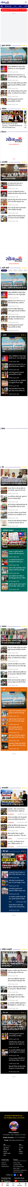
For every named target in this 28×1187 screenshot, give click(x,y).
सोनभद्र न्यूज (8, 6)
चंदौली (15, 270)
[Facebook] (15, 1175)
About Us (3, 1163)
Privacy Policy (16, 1163)
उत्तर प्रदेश (21, 1148)
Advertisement (5, 1166)
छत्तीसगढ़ (21, 1151)
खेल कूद (5, 1151)
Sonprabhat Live (22, 1181)
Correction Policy (17, 1164)
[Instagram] (21, 1175)
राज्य (15, 6)
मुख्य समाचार (6, 1148)
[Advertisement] (14, 29)
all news (4, 270)
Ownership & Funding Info (20, 1170)
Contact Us (4, 1164)
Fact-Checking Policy (18, 1166)
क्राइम (20, 6)
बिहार (20, 1150)
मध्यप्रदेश (21, 1153)
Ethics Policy (16, 1168)
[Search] (26, 2)
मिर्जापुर (20, 270)
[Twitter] (18, 1175)
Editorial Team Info (18, 1172)
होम (2, 6)
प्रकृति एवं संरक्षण (7, 1153)
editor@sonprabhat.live (16, 1140)
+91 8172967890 (19, 1137)
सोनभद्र (10, 270)
